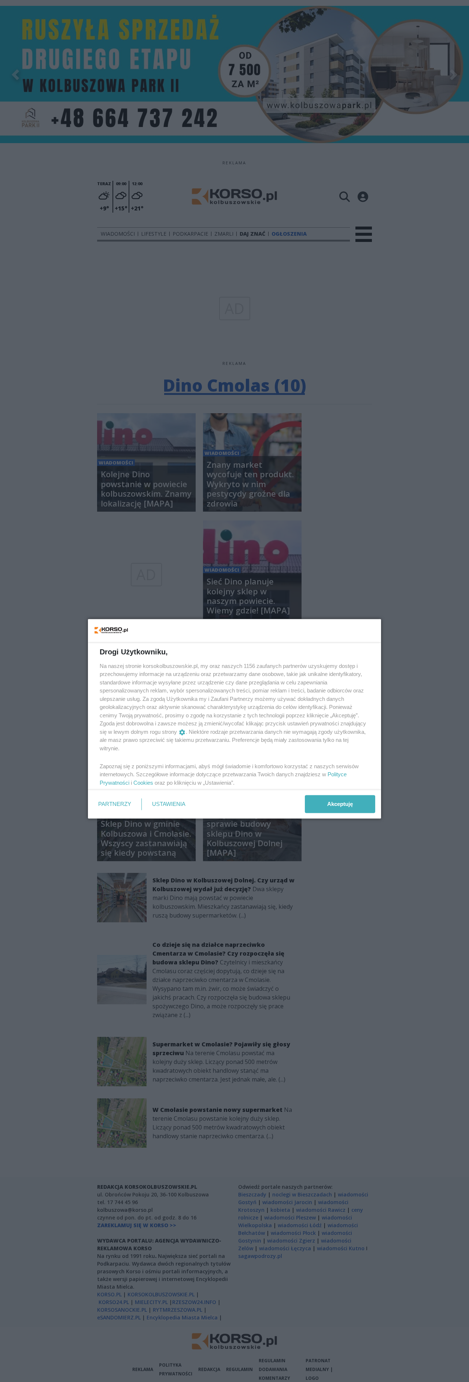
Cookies (143, 782)
